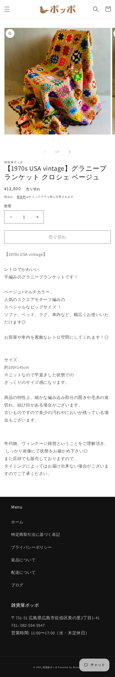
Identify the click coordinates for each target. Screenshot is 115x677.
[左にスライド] (45, 152)
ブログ (17, 584)
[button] (7, 9)
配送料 (21, 197)
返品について (23, 559)
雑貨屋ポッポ (50, 667)
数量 (8, 206)
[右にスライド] (70, 152)
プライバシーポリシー (31, 547)
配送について (23, 572)
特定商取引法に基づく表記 (35, 534)
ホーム (17, 521)
